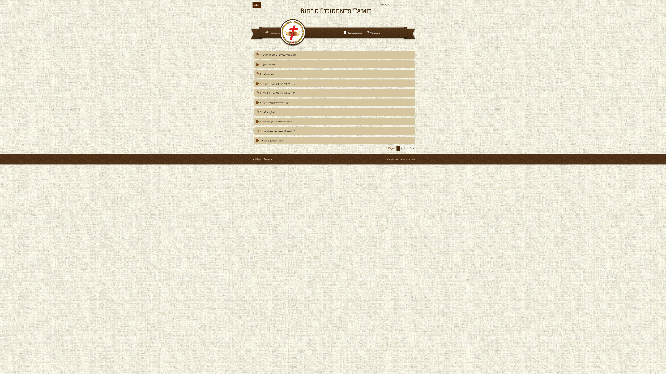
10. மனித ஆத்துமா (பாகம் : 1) (273, 140)
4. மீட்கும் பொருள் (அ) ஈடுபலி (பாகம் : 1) (277, 83)
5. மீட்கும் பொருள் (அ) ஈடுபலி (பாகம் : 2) (277, 92)
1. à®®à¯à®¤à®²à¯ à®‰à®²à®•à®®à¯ (278, 54)
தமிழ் (256, 4)
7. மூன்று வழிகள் (267, 111)
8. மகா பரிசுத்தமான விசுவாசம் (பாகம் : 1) (278, 121)
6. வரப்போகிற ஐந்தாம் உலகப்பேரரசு (274, 102)
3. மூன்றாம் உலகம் (268, 73)
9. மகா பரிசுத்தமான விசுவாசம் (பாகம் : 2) (278, 131)
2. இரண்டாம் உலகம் (268, 64)
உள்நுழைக (384, 4)
